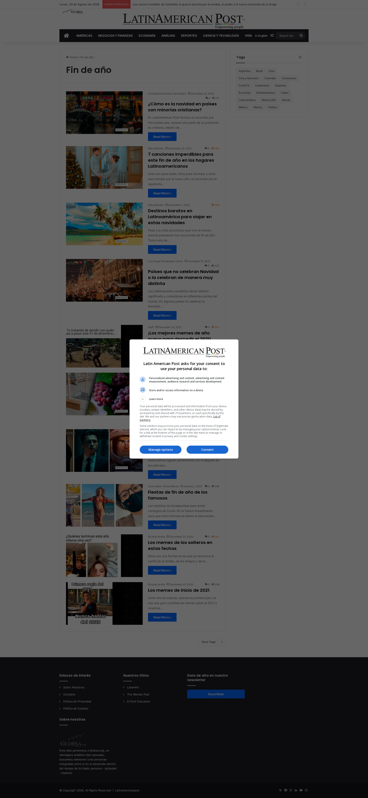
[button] (184, 399)
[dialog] (184, 399)
